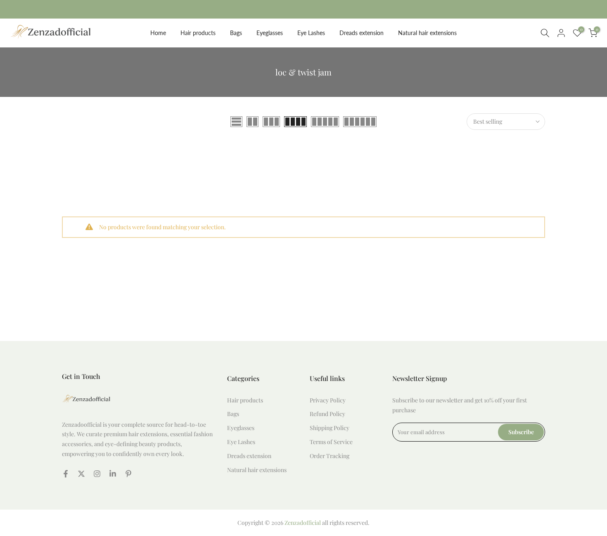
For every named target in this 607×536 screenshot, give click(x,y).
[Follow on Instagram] (97, 474)
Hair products (198, 32)
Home (158, 32)
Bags (236, 32)
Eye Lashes (311, 32)
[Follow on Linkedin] (112, 474)
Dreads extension (361, 32)
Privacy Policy (328, 400)
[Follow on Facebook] (65, 474)
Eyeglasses (269, 32)
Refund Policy (327, 414)
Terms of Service (331, 442)
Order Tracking (329, 456)
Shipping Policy (329, 428)
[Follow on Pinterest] (128, 474)
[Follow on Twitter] (81, 474)
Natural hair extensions (427, 32)
